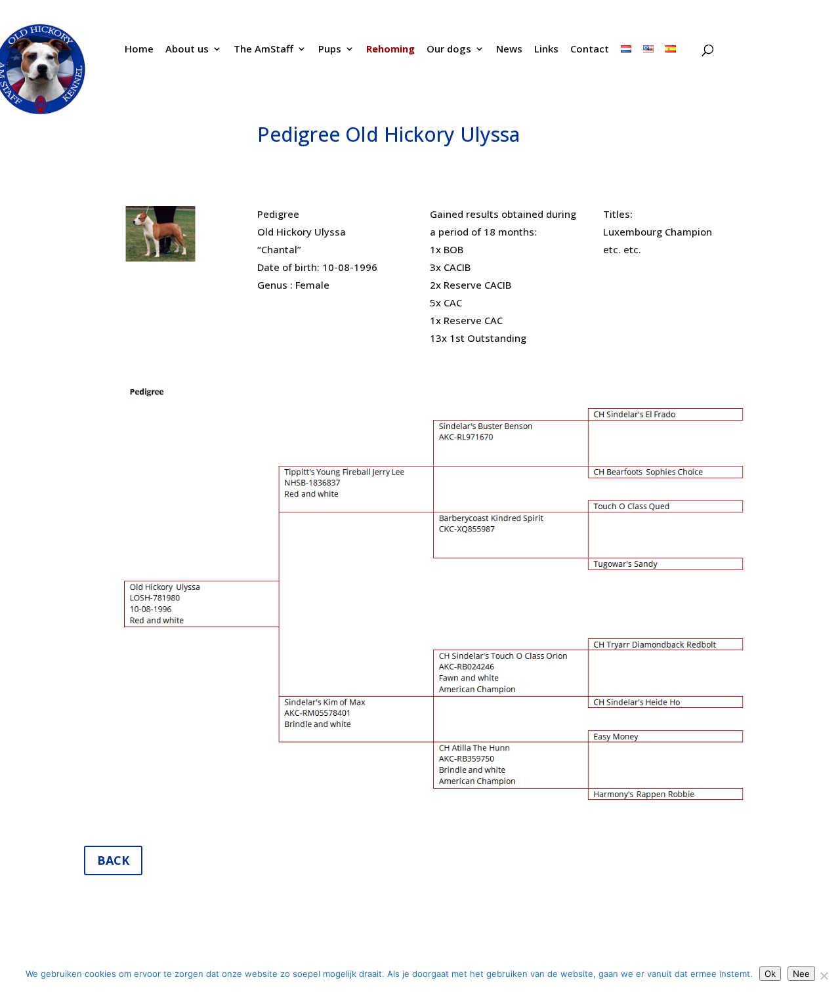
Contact (589, 49)
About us (187, 49)
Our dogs (449, 49)
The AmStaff (263, 49)
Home (139, 49)
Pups (329, 49)
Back (113, 860)
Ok (770, 973)
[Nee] (823, 975)
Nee (801, 973)
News (509, 49)
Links (546, 49)
